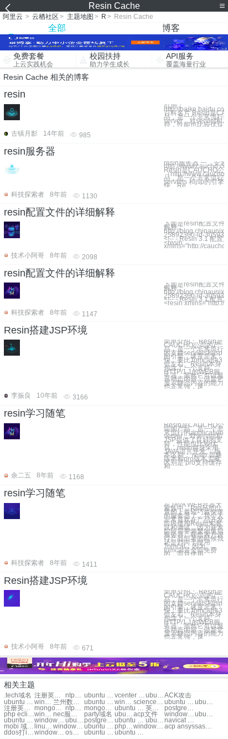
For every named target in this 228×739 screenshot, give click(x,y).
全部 (57, 28)
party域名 (98, 714)
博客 (171, 28)
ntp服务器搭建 (74, 695)
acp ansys (179, 726)
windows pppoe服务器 (179, 714)
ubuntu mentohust (179, 702)
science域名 (148, 702)
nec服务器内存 (68, 714)
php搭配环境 (124, 726)
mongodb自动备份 (49, 708)
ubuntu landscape (74, 720)
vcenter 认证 (130, 695)
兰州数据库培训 (68, 702)
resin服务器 (29, 151)
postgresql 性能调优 (179, 708)
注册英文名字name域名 (49, 695)
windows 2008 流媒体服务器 (124, 702)
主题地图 (80, 16)
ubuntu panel (99, 733)
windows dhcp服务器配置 (148, 726)
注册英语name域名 (19, 708)
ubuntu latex (204, 702)
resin (14, 94)
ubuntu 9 (155, 720)
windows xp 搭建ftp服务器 (43, 714)
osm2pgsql (74, 733)
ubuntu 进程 (155, 695)
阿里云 (13, 16)
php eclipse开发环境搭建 (19, 714)
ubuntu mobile (130, 720)
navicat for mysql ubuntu (179, 720)
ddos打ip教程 (19, 733)
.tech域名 (18, 695)
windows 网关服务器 (49, 733)
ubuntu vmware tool (99, 702)
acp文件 (145, 714)
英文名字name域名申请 (155, 708)
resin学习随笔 (34, 413)
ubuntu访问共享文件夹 (124, 714)
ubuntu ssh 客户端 (130, 733)
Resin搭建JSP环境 (45, 330)
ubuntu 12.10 (99, 726)
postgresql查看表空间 (99, 720)
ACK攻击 (177, 695)
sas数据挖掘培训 (204, 726)
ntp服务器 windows (74, 708)
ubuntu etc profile (204, 714)
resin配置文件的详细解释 (59, 212)
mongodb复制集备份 (99, 708)
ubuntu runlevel (19, 720)
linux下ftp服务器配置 (43, 726)
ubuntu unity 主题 (99, 695)
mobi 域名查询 (19, 726)
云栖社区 (45, 16)
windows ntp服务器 (68, 726)
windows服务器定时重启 (43, 702)
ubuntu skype (19, 702)
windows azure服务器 (49, 720)
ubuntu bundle (130, 708)
